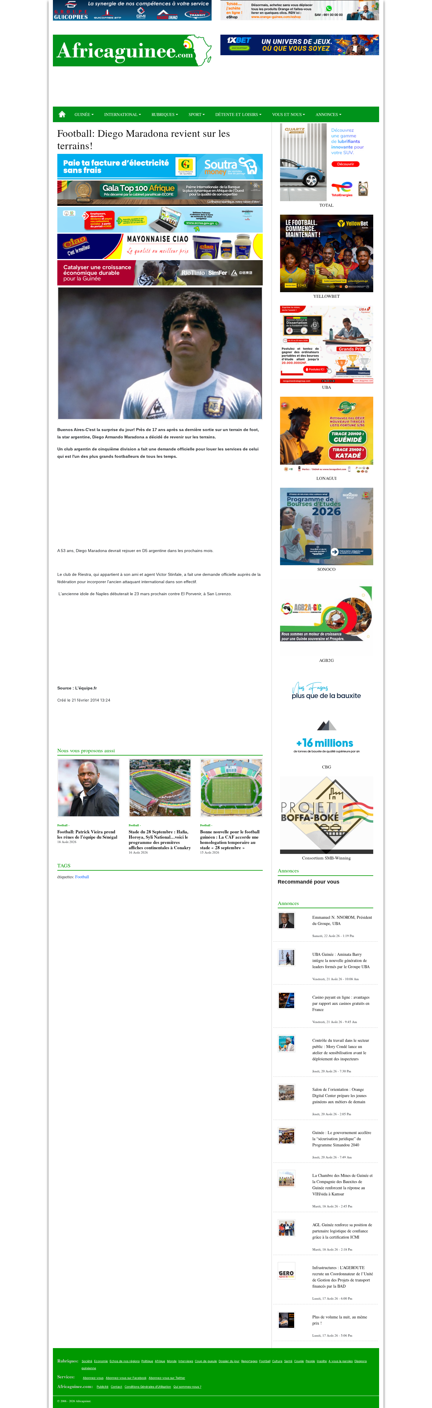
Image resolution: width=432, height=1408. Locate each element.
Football (82, 876)
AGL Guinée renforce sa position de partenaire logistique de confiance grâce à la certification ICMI (342, 1231)
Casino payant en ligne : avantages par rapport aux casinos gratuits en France (340, 1003)
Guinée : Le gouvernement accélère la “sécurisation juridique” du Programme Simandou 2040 (341, 1139)
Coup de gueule (206, 1361)
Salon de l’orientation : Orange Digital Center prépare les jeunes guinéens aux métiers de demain (339, 1095)
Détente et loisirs (236, 114)
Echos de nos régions (125, 1361)
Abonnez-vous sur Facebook (126, 1378)
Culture (277, 1361)
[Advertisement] (216, 88)
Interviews (185, 1361)
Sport (195, 114)
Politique (147, 1361)
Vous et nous (287, 114)
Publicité (102, 1386)
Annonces (327, 114)
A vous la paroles (341, 1361)
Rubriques (163, 114)
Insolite (322, 1361)
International (121, 114)
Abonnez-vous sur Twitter (167, 1378)
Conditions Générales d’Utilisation (148, 1386)
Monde (172, 1361)
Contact (116, 1386)
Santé (288, 1361)
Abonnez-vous (93, 1378)
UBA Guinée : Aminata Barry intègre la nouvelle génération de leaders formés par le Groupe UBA (341, 960)
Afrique (160, 1361)
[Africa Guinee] (132, 50)
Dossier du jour (229, 1361)
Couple (299, 1361)
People (310, 1361)
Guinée (82, 114)
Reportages (249, 1361)
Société (87, 1361)
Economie (101, 1361)
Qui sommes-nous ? (187, 1386)
